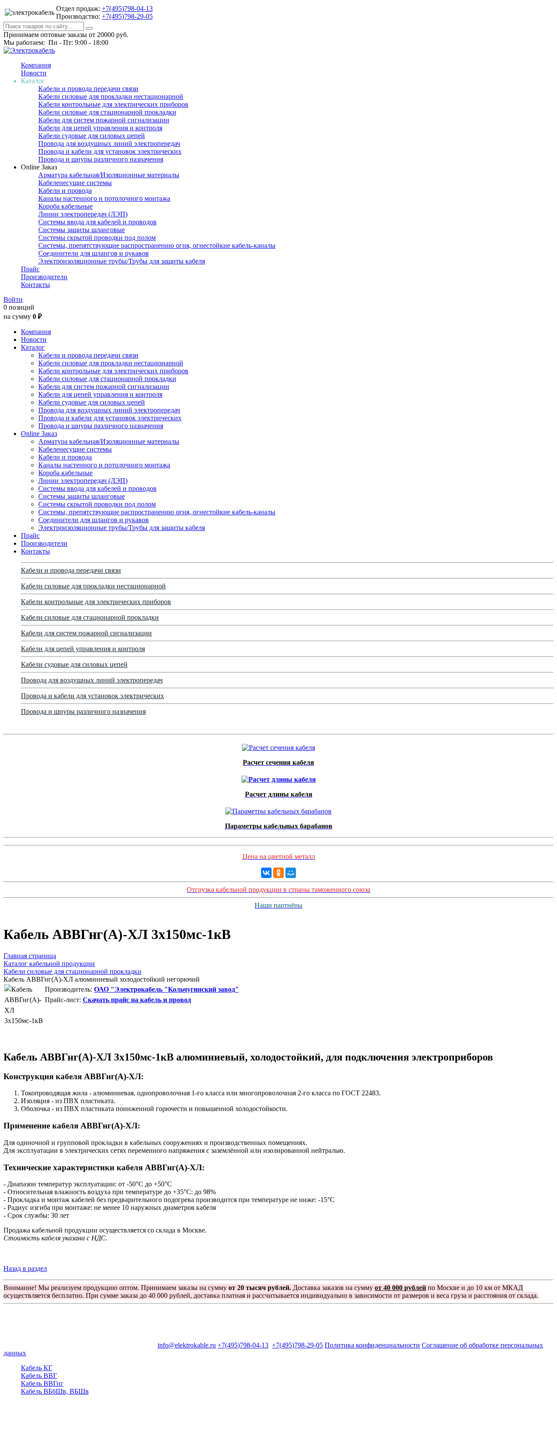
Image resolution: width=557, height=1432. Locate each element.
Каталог (33, 347)
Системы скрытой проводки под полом (97, 237)
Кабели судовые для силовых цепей (91, 135)
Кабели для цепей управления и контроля (100, 128)
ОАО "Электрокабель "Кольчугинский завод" (166, 989)
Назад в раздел (25, 1268)
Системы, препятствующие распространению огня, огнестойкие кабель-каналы (156, 245)
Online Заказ (39, 433)
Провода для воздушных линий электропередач (109, 143)
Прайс (30, 269)
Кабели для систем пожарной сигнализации (103, 120)
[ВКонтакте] (266, 873)
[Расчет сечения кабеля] (278, 745)
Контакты (35, 284)
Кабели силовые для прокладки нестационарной (110, 96)
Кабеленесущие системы (75, 182)
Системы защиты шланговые (81, 229)
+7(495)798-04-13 (127, 8)
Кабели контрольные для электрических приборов (113, 104)
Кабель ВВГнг (42, 1383)
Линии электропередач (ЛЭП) (83, 214)
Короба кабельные (65, 206)
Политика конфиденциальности (372, 1345)
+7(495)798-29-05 (127, 16)
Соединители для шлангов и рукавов (93, 253)
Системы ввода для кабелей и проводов (97, 222)
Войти (13, 299)
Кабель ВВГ (39, 1375)
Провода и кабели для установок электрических (109, 151)
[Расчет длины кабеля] (279, 777)
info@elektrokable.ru (187, 1345)
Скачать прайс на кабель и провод (137, 999)
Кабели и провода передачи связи (88, 88)
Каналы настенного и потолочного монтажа (104, 198)
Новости (34, 73)
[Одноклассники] (278, 873)
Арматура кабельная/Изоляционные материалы (108, 175)
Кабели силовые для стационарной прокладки (107, 112)
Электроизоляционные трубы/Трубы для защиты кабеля (121, 261)
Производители (44, 276)
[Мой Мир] (290, 873)
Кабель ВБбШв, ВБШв (55, 1391)
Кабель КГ (36, 1367)
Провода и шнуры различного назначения (100, 159)
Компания (36, 65)
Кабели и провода (65, 190)
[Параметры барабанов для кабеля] (278, 809)
